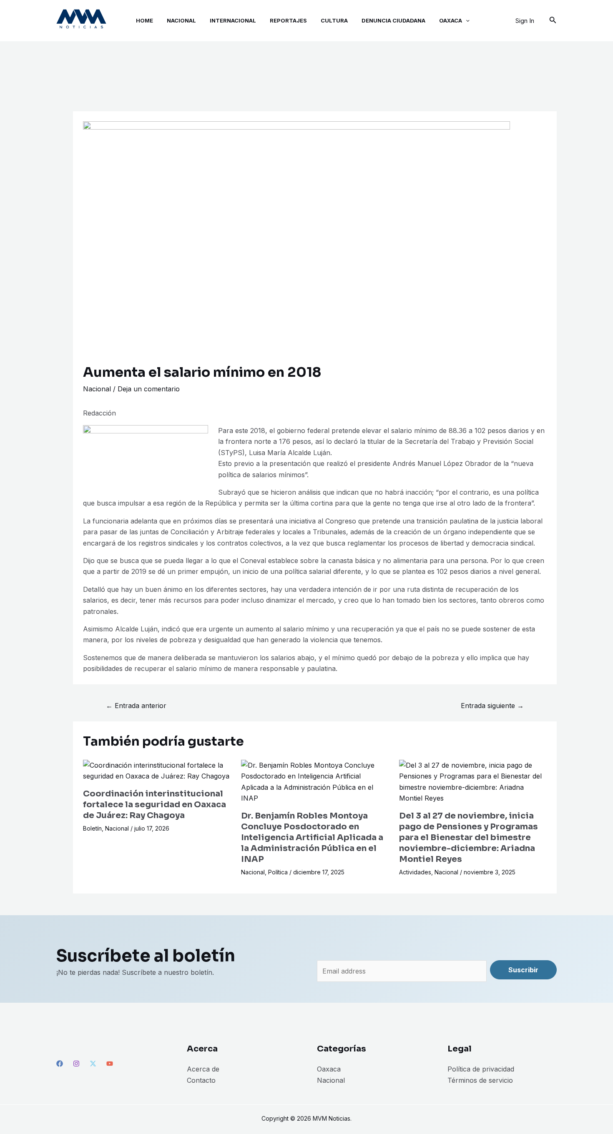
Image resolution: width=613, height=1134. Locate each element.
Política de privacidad (480, 1069)
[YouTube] (109, 1063)
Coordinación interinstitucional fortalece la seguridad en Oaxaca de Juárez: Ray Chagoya (154, 805)
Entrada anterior (136, 705)
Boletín (92, 828)
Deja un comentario (149, 389)
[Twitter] (93, 1063)
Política (278, 872)
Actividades (415, 872)
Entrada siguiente (492, 705)
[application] (466, 20)
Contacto (201, 1080)
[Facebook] (59, 1063)
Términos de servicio (480, 1080)
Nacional (97, 389)
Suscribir (523, 970)
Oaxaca (329, 1069)
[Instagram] (76, 1063)
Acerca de (203, 1069)
